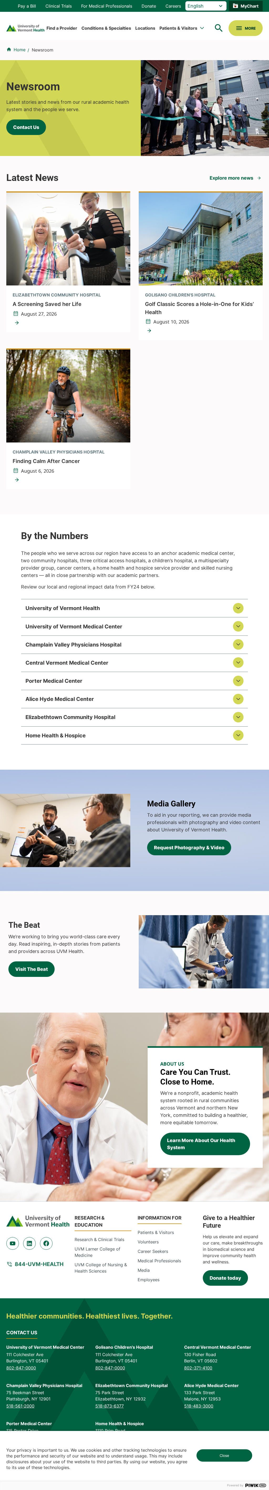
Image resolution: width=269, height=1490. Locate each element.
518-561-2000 (20, 1406)
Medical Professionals (159, 1260)
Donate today (225, 1278)
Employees (148, 1279)
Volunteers (148, 1241)
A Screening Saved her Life (47, 304)
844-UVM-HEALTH (39, 1264)
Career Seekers (153, 1251)
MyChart (249, 6)
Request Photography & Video (189, 847)
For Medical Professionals (106, 6)
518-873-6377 (109, 1406)
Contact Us (26, 127)
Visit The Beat (31, 969)
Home (19, 49)
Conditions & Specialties (106, 28)
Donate (149, 6)
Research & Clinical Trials (99, 1239)
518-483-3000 (198, 1406)
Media (144, 1270)
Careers (173, 6)
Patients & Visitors (178, 28)
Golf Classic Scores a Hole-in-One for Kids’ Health (199, 308)
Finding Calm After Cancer (46, 461)
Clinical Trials (58, 6)
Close (224, 1455)
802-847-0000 (21, 1368)
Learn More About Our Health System (201, 1144)
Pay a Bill (27, 6)
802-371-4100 (198, 1368)
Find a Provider (61, 28)
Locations (145, 28)
